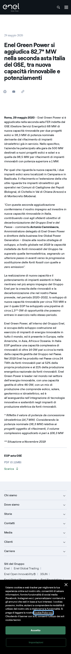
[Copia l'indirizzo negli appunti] (23, 91)
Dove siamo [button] (11, 504)
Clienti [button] (8, 541)
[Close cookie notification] (66, 585)
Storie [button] (8, 514)
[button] (14, 91)
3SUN (44, 574)
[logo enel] (11, 7)
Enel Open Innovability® (20, 574)
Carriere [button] (9, 551)
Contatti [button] (9, 523)
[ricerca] (58, 7)
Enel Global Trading (26, 568)
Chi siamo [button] (10, 495)
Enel (7, 568)
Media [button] (8, 532)
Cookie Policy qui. (43, 612)
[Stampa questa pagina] (5, 91)
